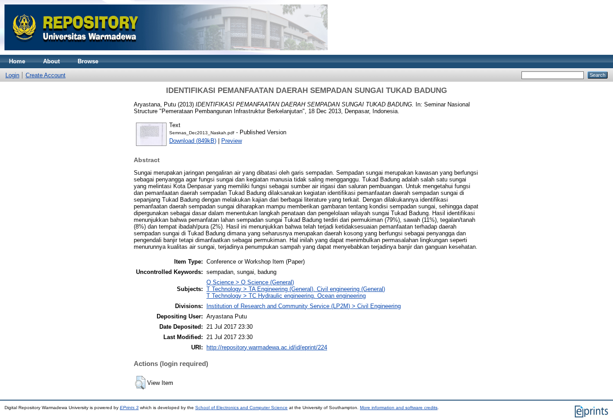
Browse (88, 61)
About (51, 61)
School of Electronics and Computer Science (241, 407)
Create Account (46, 75)
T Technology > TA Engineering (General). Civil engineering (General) (295, 289)
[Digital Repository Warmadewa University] (166, 52)
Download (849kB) (192, 140)
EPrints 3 (129, 407)
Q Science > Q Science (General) (250, 282)
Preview (231, 140)
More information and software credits (399, 407)
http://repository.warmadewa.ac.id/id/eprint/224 (266, 347)
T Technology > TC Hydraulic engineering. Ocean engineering (286, 295)
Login (12, 75)
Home (17, 61)
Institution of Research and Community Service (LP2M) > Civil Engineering (303, 306)
